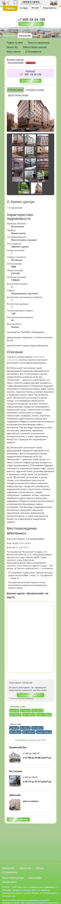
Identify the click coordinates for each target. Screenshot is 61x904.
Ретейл (35, 7)
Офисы (10, 8)
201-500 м (15, 714)
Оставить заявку (30, 80)
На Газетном (15, 771)
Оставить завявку (18, 819)
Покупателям (25, 35)
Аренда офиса (35, 877)
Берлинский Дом (18, 747)
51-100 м (25, 710)
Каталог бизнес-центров (13, 877)
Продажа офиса (9, 881)
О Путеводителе (9, 872)
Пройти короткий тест (30, 695)
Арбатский (14, 795)
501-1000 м (29, 714)
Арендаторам (9, 35)
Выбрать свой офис (31, 23)
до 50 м (14, 710)
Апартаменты (50, 7)
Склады (24, 7)
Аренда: (30, 71)
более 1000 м (44, 714)
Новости (40, 867)
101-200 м (37, 710)
